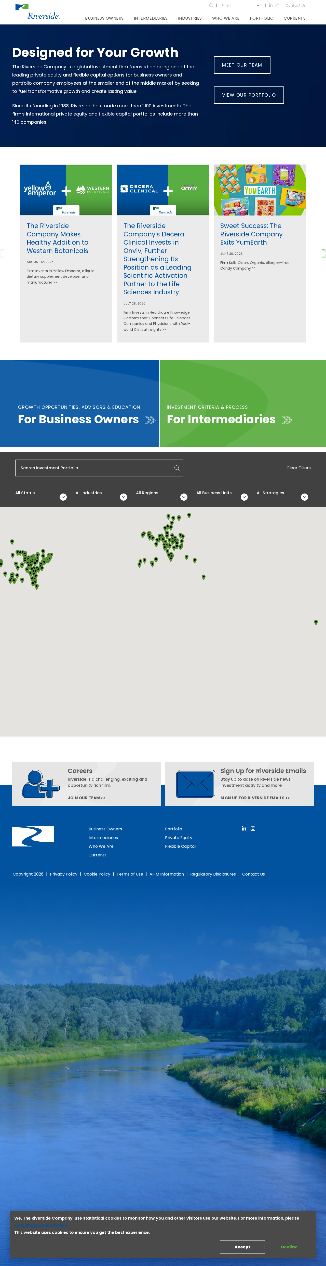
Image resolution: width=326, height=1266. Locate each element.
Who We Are (226, 18)
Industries (190, 18)
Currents (295, 18)
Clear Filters (299, 468)
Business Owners (104, 18)
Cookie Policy (97, 874)
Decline (289, 1247)
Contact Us (296, 5)
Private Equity (178, 838)
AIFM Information (167, 874)
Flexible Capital (180, 846)
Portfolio (262, 18)
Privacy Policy (63, 874)
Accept (242, 1247)
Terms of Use (130, 874)
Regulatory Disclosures (213, 874)
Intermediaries (151, 18)
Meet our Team (242, 65)
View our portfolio (249, 95)
